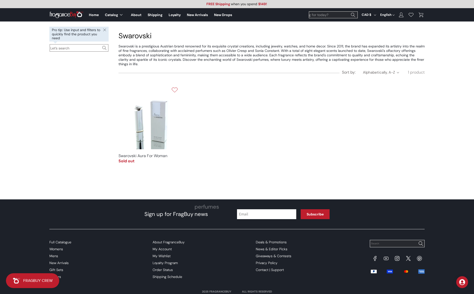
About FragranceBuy (169, 242)
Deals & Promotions (271, 242)
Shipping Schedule (167, 276)
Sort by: (349, 72)
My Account (162, 249)
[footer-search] (420, 244)
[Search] (353, 15)
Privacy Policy (266, 263)
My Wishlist (162, 256)
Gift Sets (56, 270)
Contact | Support (270, 270)
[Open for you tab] (462, 282)
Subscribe (315, 214)
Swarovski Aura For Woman (142, 155)
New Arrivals (59, 263)
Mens (53, 256)
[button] (115, 15)
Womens (56, 249)
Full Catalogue (60, 242)
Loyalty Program (165, 263)
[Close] (104, 30)
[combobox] (333, 15)
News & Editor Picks (271, 249)
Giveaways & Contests (273, 256)
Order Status (163, 270)
